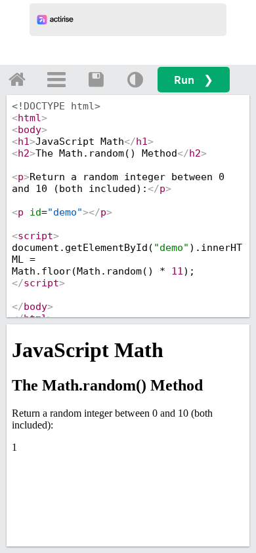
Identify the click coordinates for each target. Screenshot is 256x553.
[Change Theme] (135, 79)
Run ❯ (193, 79)
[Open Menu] (56, 79)
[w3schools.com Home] (17, 79)
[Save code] (96, 79)
